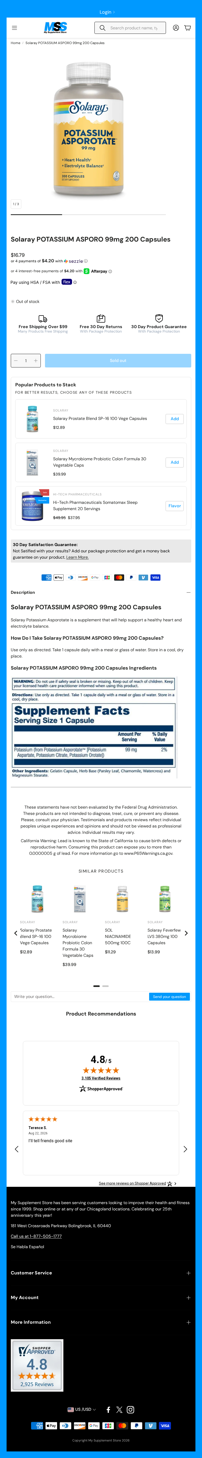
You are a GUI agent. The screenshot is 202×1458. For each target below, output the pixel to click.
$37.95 (74, 517)
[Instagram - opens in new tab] (130, 1409)
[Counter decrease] (16, 360)
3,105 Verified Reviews (101, 1078)
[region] (101, 462)
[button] (130, 28)
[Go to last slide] (16, 933)
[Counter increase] (36, 360)
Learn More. (77, 557)
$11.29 (110, 952)
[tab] (96, 986)
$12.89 (59, 427)
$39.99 (59, 474)
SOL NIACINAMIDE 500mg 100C (118, 936)
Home (15, 43)
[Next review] (185, 1149)
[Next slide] (186, 933)
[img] (101, 1070)
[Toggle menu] (14, 27)
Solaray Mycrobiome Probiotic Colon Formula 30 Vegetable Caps (99, 462)
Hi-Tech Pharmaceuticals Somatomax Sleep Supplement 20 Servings (95, 505)
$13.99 (154, 952)
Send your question (169, 996)
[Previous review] (16, 1149)
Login (105, 12)
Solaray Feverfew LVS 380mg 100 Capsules (164, 936)
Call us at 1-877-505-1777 (36, 1236)
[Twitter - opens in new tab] (119, 1410)
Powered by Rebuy (101, 526)
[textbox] (80, 996)
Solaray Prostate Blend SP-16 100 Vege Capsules (100, 418)
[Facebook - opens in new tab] (108, 1409)
